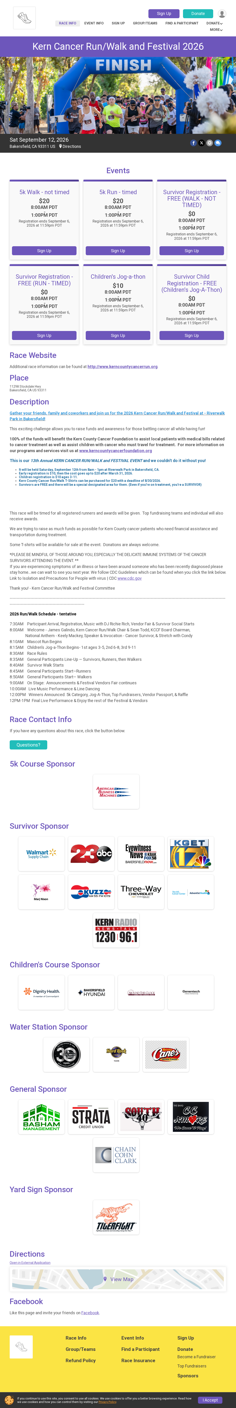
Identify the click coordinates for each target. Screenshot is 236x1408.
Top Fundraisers (191, 1366)
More (215, 30)
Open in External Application (30, 1263)
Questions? (28, 745)
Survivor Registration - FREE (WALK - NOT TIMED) (192, 198)
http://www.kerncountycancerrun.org (122, 366)
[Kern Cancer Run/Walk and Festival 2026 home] (24, 16)
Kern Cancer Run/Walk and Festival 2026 (118, 46)
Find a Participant (181, 23)
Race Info (67, 23)
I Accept (210, 1400)
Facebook (90, 1313)
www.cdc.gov (130, 578)
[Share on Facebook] (193, 143)
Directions (72, 146)
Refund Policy (81, 1360)
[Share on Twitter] (201, 143)
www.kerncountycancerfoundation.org (115, 450)
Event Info (94, 23)
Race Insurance (138, 1360)
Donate (198, 13)
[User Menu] (222, 13)
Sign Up (164, 13)
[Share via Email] (209, 143)
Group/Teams (145, 23)
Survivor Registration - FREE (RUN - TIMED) (44, 280)
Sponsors (187, 1376)
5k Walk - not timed (44, 192)
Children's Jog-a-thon (118, 276)
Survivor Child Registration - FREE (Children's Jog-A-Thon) (191, 283)
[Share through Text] (217, 143)
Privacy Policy (107, 1402)
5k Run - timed (118, 192)
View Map (121, 1279)
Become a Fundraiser (196, 1357)
